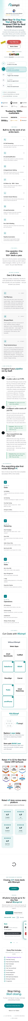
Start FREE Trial (14, 42)
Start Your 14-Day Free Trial (13, 1005)
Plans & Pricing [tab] (9, 912)
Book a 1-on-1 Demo (14, 1010)
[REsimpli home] (14, 5)
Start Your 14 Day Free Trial (13, 933)
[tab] (14, 63)
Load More (14, 888)
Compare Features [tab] (18, 912)
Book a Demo (14, 46)
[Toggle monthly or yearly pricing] (17, 917)
